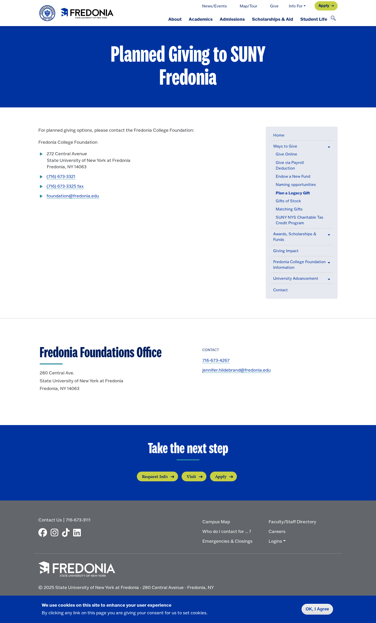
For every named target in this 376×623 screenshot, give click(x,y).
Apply (323, 5)
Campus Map (216, 521)
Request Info (155, 476)
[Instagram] (56, 532)
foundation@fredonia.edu (73, 195)
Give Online (286, 154)
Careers (277, 531)
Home (278, 135)
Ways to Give (285, 146)
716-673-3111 (78, 519)
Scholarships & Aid (272, 19)
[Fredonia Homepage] (76, 13)
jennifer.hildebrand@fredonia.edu (236, 370)
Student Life (313, 19)
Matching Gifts (289, 209)
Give (274, 6)
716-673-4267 (215, 360)
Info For (296, 6)
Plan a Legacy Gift (293, 192)
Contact (280, 289)
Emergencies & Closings (227, 541)
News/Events (214, 6)
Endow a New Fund (293, 176)
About (175, 19)
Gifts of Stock (288, 200)
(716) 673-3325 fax (65, 186)
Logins (275, 541)
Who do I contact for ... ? (226, 531)
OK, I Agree (317, 609)
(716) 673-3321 (61, 176)
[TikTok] (67, 532)
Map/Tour (248, 6)
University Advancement (295, 278)
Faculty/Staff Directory (292, 521)
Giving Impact (285, 250)
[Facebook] (44, 532)
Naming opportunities (296, 184)
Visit (191, 476)
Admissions (232, 19)
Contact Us (50, 519)
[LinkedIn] (78, 532)
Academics (201, 19)
